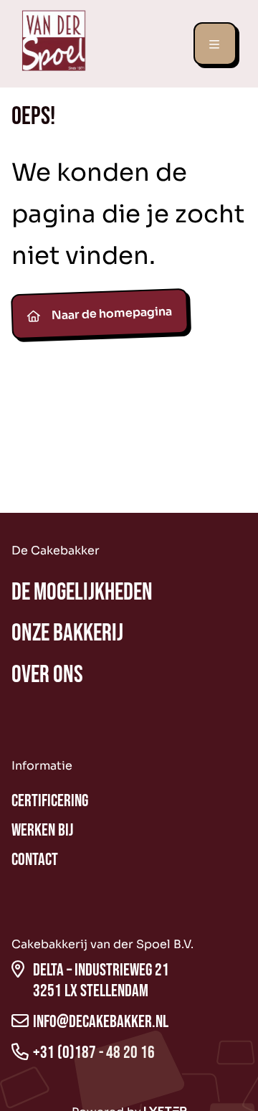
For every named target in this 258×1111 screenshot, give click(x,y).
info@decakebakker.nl (100, 1021)
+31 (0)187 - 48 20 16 (94, 1052)
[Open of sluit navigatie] (215, 43)
